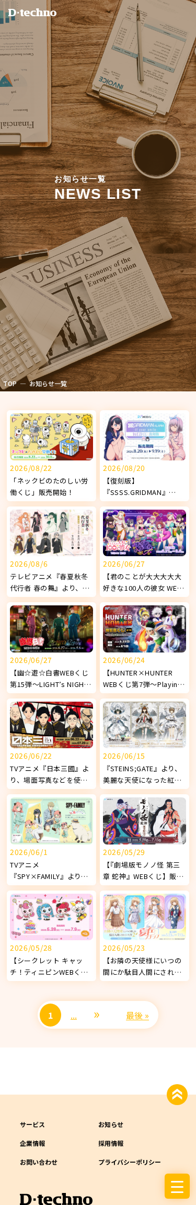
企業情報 (32, 1143)
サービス (32, 1124)
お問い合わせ (38, 1161)
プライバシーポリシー (129, 1161)
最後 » (137, 1015)
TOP (10, 383)
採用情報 (110, 1143)
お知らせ (110, 1124)
